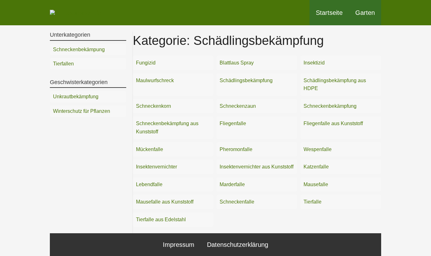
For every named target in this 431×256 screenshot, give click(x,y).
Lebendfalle (149, 184)
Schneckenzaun (238, 106)
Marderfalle (232, 184)
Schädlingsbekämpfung (246, 80)
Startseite (329, 12)
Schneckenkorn (153, 106)
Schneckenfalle (237, 201)
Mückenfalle (149, 149)
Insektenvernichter (156, 166)
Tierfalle (313, 201)
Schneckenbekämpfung (330, 106)
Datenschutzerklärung (237, 244)
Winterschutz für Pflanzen (81, 111)
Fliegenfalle (233, 123)
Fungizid (146, 62)
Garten (365, 12)
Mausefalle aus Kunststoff (164, 201)
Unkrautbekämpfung (75, 96)
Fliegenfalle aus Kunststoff (333, 123)
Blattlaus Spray (237, 62)
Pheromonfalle (236, 149)
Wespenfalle (318, 149)
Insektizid (314, 62)
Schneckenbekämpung (79, 49)
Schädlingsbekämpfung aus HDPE (335, 84)
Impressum (178, 244)
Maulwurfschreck (155, 80)
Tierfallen (63, 63)
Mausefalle (316, 184)
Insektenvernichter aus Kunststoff (256, 166)
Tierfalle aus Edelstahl (161, 219)
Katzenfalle (316, 166)
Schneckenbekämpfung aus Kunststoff (167, 127)
